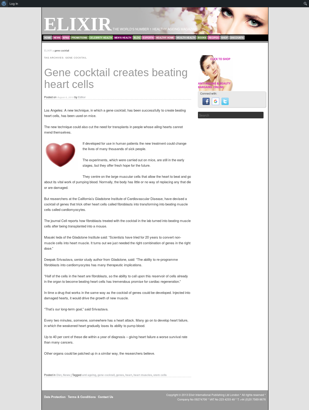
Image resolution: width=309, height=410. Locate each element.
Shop (224, 37)
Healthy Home (165, 37)
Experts (148, 37)
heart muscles (142, 375)
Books (202, 37)
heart (128, 375)
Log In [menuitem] (14, 3)
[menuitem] (4, 3)
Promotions (79, 37)
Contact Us (105, 397)
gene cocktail (106, 375)
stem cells (160, 375)
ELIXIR (78, 23)
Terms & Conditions (82, 397)
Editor (82, 97)
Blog (137, 37)
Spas (66, 37)
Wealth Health (185, 37)
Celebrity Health (101, 37)
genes (120, 375)
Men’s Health (122, 37)
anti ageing (89, 375)
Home (47, 37)
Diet (59, 375)
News (57, 37)
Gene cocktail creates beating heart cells (116, 78)
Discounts (237, 37)
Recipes (214, 37)
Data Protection (55, 397)
